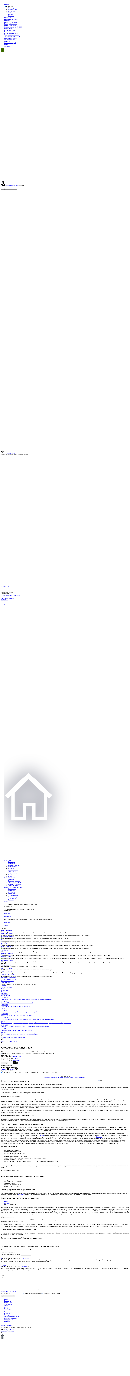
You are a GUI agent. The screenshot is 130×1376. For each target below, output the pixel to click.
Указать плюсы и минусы (8, 1291)
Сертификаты (45, 1072)
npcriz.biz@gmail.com (7, 1331)
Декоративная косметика (11, 35)
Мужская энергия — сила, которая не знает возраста (17, 1014)
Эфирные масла (12, 873)
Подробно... (7, 913)
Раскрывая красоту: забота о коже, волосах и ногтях (16, 1029)
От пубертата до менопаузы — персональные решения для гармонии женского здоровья (27, 1018)
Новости (3, 992)
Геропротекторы (9, 28)
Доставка (10, 14)
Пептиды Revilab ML (10, 24)
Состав (26, 1072)
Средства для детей (10, 39)
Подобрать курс (12, 9)
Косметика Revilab (9, 30)
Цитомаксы (7, 17)
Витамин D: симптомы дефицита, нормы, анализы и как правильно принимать (25, 1025)
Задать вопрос (5, 1333)
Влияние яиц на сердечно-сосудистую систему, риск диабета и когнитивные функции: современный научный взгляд (36, 1022)
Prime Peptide (4, 950)
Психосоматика (12, 866)
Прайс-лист (7, 44)
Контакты (11, 879)
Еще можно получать (7, 599)
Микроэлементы (13, 870)
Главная (6, 4)
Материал (26, 1258)
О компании (11, 11)
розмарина (21, 1194)
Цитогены (7, 20)
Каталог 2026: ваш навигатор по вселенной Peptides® (17, 1002)
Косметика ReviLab (6, 968)
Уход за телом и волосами (12, 36)
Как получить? (17, 1056)
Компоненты (12, 871)
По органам (11, 890)
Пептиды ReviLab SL (7, 956)
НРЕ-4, (42, 1135)
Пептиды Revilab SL (10, 25)
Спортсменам (12, 898)
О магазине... (10, 6)
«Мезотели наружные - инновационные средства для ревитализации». (65, 1077)
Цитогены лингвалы (10, 22)
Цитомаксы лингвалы (11, 19)
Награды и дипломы (14, 881)
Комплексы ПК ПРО (7, 960)
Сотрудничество (13, 885)
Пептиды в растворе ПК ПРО (13, 27)
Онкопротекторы (13, 897)
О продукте (6, 1072)
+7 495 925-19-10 (10, 453)
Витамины (11, 868)
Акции (10, 12)
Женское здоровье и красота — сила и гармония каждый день (19, 1033)
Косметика (11, 900)
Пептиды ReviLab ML (7, 953)
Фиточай (7, 41)
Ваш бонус (11, 16)
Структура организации (15, 882)
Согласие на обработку (15, 884)
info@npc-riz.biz (10, 1329)
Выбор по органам (6, 930)
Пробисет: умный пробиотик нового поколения (15, 1005)
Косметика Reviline (10, 32)
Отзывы (54, 1072)
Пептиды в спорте (13, 865)
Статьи (3, 1008)
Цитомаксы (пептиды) (7, 936)
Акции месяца (5, 994)
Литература (7, 46)
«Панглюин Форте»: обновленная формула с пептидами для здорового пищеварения (26, 998)
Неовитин (99, 1137)
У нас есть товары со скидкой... (10, 595)
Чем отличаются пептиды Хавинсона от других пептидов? (19, 1011)
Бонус (7, 916)
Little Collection (5, 982)
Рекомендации (16, 1072)
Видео (10, 876)
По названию (12, 889)
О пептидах (11, 8)
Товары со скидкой (10, 43)
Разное (10, 874)
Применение (34, 1072)
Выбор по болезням (7, 933)
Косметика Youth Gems (11, 33)
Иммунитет (11, 893)
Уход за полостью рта (10, 38)
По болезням (11, 863)
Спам (4, 1265)
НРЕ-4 (6, 1201)
